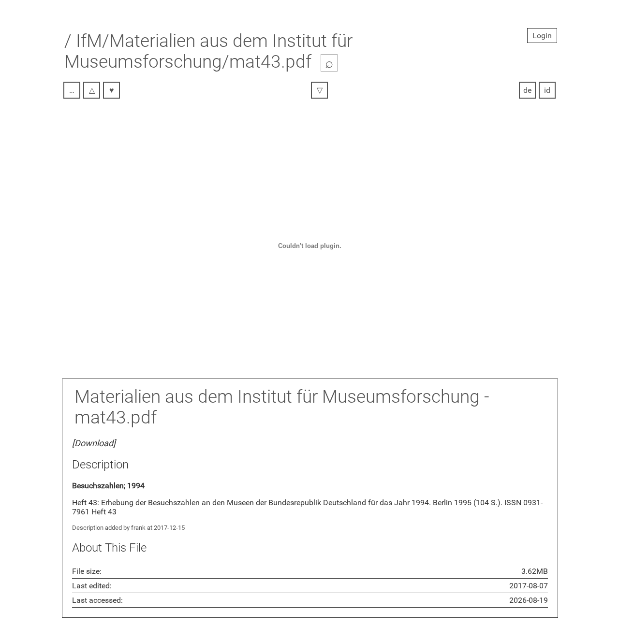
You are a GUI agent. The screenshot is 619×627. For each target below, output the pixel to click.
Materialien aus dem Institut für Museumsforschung (277, 396)
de (527, 90)
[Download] (94, 443)
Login (542, 35)
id (547, 90)
